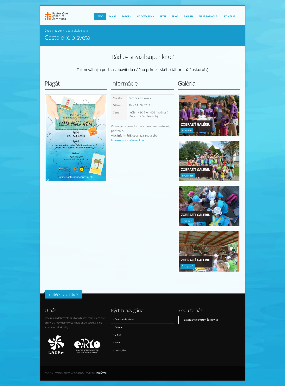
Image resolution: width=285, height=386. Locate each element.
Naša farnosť (208, 16)
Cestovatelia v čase (124, 319)
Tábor (126, 16)
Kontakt (229, 16)
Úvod (100, 16)
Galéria (188, 16)
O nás (112, 16)
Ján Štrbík (101, 373)
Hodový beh (144, 16)
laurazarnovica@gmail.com (128, 140)
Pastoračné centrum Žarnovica (200, 319)
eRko (175, 16)
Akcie (163, 16)
